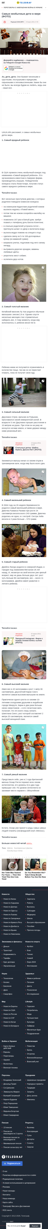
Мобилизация (31, 1041)
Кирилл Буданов (10, 1099)
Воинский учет (33, 1062)
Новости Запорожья (11, 918)
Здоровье (29, 974)
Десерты (30, 1139)
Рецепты (29, 1123)
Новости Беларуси (11, 1026)
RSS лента (7, 1210)
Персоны (6, 1075)
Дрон (5, 990)
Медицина (31, 915)
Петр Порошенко (10, 1103)
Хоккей (30, 958)
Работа (30, 903)
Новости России (10, 1014)
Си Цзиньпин (8, 1088)
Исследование (33, 994)
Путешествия (32, 1018)
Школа (29, 918)
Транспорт (7, 950)
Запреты (30, 1092)
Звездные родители (18, 443)
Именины (31, 1099)
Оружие (6, 1060)
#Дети (10, 848)
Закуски (30, 1147)
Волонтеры (8, 1064)
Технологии (8, 978)
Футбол (30, 946)
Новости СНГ (9, 1018)
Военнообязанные (34, 1058)
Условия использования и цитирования (19, 1183)
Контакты (6, 1195)
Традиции (31, 1088)
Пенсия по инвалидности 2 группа (13, 1132)
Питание (30, 982)
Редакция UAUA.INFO (17, 22)
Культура (30, 1022)
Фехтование (32, 966)
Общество (29, 894)
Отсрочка (31, 1054)
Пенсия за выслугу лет (12, 1147)
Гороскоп (31, 1006)
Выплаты (31, 907)
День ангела (32, 1096)
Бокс (29, 950)
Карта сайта (8, 1202)
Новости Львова (10, 915)
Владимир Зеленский (12, 1080)
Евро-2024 (31, 962)
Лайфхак (30, 1026)
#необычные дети (15, 851)
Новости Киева (9, 899)
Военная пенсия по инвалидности (11, 1139)
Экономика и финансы (12, 942)
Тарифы (6, 958)
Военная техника (10, 1068)
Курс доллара (9, 962)
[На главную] (24, 3)
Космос (6, 982)
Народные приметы (35, 1084)
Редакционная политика (13, 1179)
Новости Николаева (11, 934)
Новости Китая (9, 1022)
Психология (32, 990)
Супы (29, 1135)
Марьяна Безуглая (11, 1111)
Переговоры (8, 1056)
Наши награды (9, 1191)
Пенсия (5, 1123)
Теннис (30, 954)
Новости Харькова (11, 903)
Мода (29, 1014)
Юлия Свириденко (11, 1115)
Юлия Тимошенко (10, 1107)
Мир (3, 1002)
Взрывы (6, 1052)
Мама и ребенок (33, 978)
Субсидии (31, 911)
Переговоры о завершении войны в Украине (23, 7)
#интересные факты (23, 848)
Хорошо (35, 1226)
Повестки (31, 1046)
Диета (29, 986)
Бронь (29, 1050)
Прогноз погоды (33, 930)
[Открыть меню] (3, 3)
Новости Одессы (10, 911)
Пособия (30, 926)
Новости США (9, 1010)
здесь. (29, 843)
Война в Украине (9, 1041)
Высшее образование (36, 922)
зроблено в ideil (8, 1221)
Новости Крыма (10, 930)
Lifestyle (28, 1002)
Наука (4, 974)
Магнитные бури (34, 1030)
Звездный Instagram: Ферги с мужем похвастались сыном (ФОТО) (29, 641)
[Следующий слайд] (46, 7)
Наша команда (9, 1198)
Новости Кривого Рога (12, 922)
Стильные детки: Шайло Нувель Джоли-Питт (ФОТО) (28, 449)
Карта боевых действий (9, 1047)
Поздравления (33, 1034)
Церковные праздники (36, 1080)
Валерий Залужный (11, 1096)
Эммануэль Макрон (11, 1092)
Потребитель (32, 1010)
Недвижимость (9, 954)
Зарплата (31, 899)
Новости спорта (32, 942)
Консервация (32, 1131)
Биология (7, 986)
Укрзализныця (9, 966)
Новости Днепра (10, 907)
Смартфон (7, 994)
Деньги (6, 946)
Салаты (30, 1143)
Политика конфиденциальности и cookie (19, 1175)
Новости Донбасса (11, 926)
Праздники (30, 1075)
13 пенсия (7, 1127)
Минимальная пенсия (12, 1143)
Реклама (6, 1187)
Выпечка (30, 1127)
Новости (5, 894)
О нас (5, 1171)
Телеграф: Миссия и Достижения (16, 1206)
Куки (23, 1226)
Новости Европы (10, 1006)
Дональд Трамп (9, 1084)
